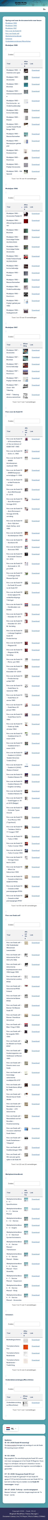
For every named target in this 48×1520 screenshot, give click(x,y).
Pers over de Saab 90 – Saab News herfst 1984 (14, 717)
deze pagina (11, 1445)
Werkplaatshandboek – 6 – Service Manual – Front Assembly (14, 1267)
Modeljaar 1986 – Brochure (12, 231)
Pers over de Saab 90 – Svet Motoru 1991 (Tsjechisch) (14, 819)
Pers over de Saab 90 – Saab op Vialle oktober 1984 (14, 726)
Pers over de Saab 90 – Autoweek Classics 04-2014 (14, 556)
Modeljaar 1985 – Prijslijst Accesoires (13, 165)
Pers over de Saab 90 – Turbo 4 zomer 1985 (14, 851)
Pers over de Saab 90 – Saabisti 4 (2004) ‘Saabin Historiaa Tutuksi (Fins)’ (14, 756)
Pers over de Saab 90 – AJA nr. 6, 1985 (14, 452)
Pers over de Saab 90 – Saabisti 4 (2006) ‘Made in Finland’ (14, 767)
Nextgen (34, 1514)
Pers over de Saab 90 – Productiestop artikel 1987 (14, 678)
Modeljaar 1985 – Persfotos (12, 158)
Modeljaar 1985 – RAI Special (14, 172)
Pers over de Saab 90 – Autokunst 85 (14, 541)
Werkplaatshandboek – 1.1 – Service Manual (14, 1211)
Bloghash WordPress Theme (20, 1514)
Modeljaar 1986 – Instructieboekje (12, 267)
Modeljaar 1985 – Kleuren (12, 118)
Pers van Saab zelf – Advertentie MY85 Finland (14, 988)
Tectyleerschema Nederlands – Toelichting (12, 1362)
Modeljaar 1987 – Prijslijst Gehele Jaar (13, 379)
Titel (8, 64)
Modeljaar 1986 (11, 26)
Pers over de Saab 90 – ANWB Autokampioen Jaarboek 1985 (14, 462)
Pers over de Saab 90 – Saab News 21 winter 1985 (14, 697)
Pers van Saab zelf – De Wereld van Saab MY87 (14, 1043)
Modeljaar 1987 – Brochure (12, 358)
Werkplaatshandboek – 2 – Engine (14, 1226)
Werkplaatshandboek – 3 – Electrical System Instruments (14, 1234)
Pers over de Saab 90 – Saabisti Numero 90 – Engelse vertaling (14, 784)
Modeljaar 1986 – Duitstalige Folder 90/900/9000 (12, 239)
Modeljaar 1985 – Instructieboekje (12, 111)
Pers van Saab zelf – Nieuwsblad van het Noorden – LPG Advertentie (14, 1107)
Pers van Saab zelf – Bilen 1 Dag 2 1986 (14, 1025)
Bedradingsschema (13, 1340)
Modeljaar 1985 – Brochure (12, 85)
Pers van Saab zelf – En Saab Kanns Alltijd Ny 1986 (14, 1087)
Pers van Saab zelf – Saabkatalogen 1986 (14, 1148)
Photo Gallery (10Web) (36, 1516)
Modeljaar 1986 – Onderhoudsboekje (13, 288)
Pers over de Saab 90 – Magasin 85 (14, 644)
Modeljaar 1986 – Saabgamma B (12, 311)
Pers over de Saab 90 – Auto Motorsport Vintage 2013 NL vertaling (14, 512)
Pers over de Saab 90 (13, 31)
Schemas (8, 39)
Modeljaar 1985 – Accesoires (12, 78)
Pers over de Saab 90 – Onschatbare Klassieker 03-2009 (14, 669)
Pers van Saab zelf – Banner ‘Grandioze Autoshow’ (14, 1017)
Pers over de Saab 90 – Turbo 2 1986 (14, 837)
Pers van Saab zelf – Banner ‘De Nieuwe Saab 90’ (14, 1007)
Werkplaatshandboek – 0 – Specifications (14, 1201)
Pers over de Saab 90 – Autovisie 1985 (14, 548)
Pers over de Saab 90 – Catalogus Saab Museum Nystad (14, 575)
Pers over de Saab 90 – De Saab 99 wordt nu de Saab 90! (14, 585)
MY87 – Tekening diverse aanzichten (13, 396)
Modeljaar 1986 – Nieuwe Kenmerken (13, 281)
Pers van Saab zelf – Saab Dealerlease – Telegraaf (14, 1140)
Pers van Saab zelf (12, 33)
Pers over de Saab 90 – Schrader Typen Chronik (14, 810)
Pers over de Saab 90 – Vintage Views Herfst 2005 (14, 859)
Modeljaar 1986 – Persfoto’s (12, 295)
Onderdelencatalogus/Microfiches (18, 41)
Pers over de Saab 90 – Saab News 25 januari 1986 (14, 707)
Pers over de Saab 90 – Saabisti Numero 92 (14, 792)
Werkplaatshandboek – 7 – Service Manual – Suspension (14, 1278)
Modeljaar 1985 (11, 23)
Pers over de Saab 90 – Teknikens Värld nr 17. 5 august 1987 (14, 829)
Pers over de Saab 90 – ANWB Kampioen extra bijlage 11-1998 (14, 472)
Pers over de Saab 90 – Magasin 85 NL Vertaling (14, 652)
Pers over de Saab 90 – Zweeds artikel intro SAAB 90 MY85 (14, 879)
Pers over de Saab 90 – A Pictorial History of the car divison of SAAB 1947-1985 (14, 443)
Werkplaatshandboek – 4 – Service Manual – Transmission (14, 1245)
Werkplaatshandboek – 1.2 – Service (14, 1219)
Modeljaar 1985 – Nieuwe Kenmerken (13, 135)
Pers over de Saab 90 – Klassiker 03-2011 (14, 615)
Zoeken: (11, 55)
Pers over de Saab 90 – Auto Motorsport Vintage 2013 (14, 501)
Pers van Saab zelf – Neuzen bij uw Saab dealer (14, 1096)
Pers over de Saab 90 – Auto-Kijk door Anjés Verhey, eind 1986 (14, 525)
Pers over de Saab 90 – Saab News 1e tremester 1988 (14, 688)
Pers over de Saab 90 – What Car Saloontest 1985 (14, 869)
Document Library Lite (11, 1516)
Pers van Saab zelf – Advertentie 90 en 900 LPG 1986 (14, 957)
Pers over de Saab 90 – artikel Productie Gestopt (14, 482)
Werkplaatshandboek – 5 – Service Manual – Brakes (14, 1256)
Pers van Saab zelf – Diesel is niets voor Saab (14, 1065)
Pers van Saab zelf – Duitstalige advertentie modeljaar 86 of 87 (14, 1076)
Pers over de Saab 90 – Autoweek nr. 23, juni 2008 (14, 566)
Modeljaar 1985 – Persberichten (12, 151)
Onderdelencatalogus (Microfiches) (13, 1403)
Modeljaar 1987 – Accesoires (12, 351)
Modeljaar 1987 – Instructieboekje (12, 365)
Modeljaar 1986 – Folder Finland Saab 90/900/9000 (13, 258)
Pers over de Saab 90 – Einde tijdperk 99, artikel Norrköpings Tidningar (14, 596)
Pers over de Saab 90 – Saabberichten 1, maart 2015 (14, 745)
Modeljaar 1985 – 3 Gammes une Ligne (13, 71)
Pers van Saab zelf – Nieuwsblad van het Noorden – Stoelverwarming (14, 1120)
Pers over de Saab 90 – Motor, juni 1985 (14, 660)
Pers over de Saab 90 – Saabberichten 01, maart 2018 (14, 736)
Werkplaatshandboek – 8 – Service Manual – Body (14, 1288)
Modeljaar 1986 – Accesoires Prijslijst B (14, 214)
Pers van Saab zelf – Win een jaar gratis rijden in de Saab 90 (14, 1157)
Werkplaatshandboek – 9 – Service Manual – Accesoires (14, 1297)
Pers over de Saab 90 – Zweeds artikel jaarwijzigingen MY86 (14, 888)
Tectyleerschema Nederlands (12, 1354)
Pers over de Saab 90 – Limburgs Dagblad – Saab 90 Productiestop (14, 634)
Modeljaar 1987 (11, 28)
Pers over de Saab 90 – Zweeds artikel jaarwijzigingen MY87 (14, 898)
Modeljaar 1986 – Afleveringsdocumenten (13, 223)
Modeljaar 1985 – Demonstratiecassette (14, 93)
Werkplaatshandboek (13, 36)
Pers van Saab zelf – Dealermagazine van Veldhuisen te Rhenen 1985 (14, 1054)
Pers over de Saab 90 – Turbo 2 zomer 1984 (14, 844)
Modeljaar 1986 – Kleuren (12, 274)
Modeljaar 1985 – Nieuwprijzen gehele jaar (13, 143)
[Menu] (44, 9)
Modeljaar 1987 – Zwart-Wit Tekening (12, 387)
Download (36, 70)
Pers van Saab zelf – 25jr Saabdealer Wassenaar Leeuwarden (14, 946)
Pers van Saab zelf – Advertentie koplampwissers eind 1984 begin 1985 (14, 968)
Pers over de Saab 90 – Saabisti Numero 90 (14, 775)
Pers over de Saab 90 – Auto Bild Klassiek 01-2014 (14, 492)
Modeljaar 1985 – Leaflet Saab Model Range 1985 (13, 126)
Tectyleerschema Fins (12, 1347)
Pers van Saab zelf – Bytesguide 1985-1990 (14, 1034)
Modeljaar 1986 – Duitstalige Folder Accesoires (12, 249)
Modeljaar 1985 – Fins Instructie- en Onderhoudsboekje (13, 103)
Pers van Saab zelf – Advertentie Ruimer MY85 (14, 998)
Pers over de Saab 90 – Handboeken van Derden (14, 607)
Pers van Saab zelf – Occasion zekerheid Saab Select (14, 1130)
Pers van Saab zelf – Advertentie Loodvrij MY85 (14, 979)
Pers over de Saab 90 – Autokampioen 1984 (14, 534)
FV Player (23, 1516)
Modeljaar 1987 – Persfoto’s (12, 372)
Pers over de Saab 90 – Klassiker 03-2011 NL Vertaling (14, 623)
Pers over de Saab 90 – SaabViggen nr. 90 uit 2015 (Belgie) (14, 800)
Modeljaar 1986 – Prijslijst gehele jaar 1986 (13, 303)
